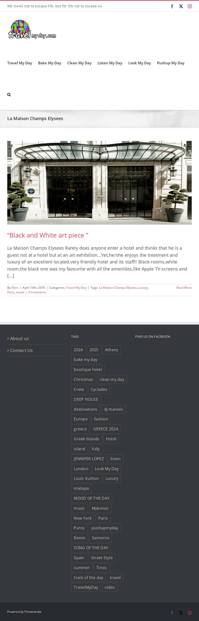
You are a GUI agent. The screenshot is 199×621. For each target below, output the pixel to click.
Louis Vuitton (86, 478)
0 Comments (37, 292)
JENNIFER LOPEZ (89, 458)
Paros (79, 528)
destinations (85, 409)
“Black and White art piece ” (47, 235)
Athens (111, 349)
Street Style (102, 557)
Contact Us (21, 350)
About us (19, 338)
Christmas (83, 379)
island (79, 448)
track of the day (88, 577)
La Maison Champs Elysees (118, 288)
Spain (79, 557)
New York (82, 518)
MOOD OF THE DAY (91, 498)
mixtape (81, 488)
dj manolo (113, 409)
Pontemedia (33, 612)
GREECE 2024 (105, 429)
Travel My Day (76, 288)
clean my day (112, 379)
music (79, 508)
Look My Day (107, 468)
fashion (101, 419)
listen (115, 458)
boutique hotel (88, 369)
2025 (94, 349)
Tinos (101, 567)
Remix (79, 537)
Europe (81, 419)
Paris (10, 292)
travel (20, 292)
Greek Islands (86, 438)
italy (96, 448)
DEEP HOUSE (86, 399)
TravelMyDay (86, 587)
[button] (9, 94)
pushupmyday (104, 528)
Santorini (100, 537)
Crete (79, 389)
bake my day (85, 359)
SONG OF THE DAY (91, 547)
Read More (184, 288)
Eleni (15, 288)
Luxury (143, 288)
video (110, 587)
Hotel (111, 438)
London (81, 468)
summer (82, 567)
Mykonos (100, 508)
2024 (78, 349)
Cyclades (99, 389)
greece (80, 429)
